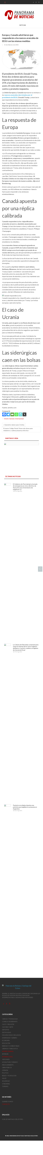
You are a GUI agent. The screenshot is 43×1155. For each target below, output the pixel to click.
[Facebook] (4, 414)
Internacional (19, 419)
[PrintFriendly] (20, 414)
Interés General (9, 419)
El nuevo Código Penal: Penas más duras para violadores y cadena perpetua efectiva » (18, 429)
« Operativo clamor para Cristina (13, 425)
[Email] (12, 414)
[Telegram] (8, 414)
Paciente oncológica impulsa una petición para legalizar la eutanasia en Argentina (25, 807)
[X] (24, 414)
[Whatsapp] (16, 414)
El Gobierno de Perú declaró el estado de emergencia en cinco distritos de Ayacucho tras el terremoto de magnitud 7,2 (25, 486)
